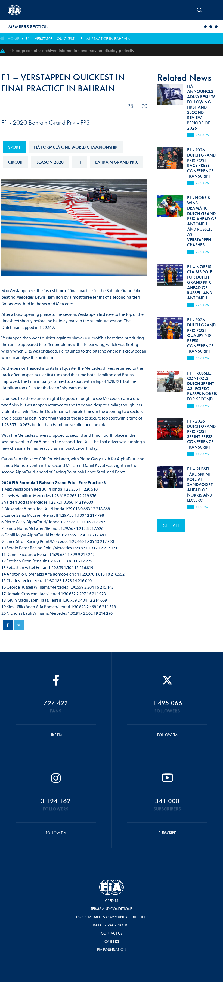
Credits (111, 900)
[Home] (46, 10)
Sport (14, 147)
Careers (111, 941)
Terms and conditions (111, 908)
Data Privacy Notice (111, 925)
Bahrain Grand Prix (116, 162)
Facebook (8, 625)
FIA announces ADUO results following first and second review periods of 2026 (201, 107)
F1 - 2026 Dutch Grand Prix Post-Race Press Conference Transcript (201, 163)
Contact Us (111, 933)
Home (13, 38)
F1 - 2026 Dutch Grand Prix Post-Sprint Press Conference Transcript (201, 434)
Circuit (15, 162)
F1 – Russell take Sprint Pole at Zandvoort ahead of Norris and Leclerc (200, 484)
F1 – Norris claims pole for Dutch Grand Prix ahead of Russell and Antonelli (199, 282)
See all (171, 525)
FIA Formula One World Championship (75, 147)
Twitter (19, 625)
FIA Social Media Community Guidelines (111, 916)
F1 (79, 162)
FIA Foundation (111, 949)
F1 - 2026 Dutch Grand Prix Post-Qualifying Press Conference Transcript (201, 335)
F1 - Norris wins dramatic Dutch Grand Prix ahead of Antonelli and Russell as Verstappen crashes (201, 221)
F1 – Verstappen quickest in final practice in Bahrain (78, 38)
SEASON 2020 (50, 162)
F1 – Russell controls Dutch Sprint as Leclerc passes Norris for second (202, 386)
